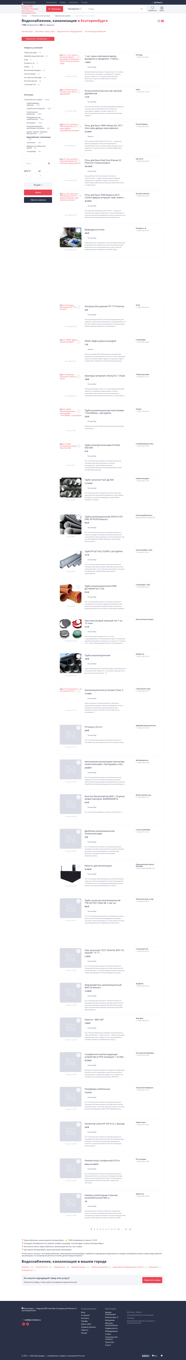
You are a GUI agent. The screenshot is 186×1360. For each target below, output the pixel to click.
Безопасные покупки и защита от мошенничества (141, 1322)
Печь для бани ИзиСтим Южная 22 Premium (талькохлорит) (103, 161)
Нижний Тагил (42, 1267)
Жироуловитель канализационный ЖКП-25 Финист (103, 986)
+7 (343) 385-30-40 (142, 342)
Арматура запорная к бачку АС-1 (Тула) (105, 375)
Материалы (110, 1320)
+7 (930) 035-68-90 (142, 161)
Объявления (51, 2)
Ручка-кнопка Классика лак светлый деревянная (103, 92)
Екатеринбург (30, 2)
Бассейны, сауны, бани (45, 31)
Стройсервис (141, 340)
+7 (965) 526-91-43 (142, 231)
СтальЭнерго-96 (32, 85)
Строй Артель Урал (143, 689)
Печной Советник (32, 81)
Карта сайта (86, 1324)
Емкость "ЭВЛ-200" (94, 1019)
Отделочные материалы (39, 108)
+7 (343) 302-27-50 (142, 1090)
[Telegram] (27, 1324)
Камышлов (153, 1267)
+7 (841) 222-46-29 (142, 656)
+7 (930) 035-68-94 (142, 126)
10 (118, 1229)
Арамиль (26, 1267)
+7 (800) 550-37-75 (142, 797)
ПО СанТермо (141, 1159)
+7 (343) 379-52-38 (142, 1055)
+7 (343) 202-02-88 (142, 763)
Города (84, 1333)
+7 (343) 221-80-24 (142, 1125)
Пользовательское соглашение (140, 1315)
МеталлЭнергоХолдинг (34, 70)
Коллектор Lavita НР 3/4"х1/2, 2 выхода (104, 1123)
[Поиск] (142, 9)
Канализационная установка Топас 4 (104, 690)
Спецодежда (34, 151)
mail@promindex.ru (32, 1320)
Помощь (130, 1318)
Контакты (85, 1318)
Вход (83, 1312)
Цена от (27, 171)
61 (126, 1229)
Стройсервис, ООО (143, 585)
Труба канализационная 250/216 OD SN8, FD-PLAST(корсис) (104, 518)
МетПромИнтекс (142, 760)
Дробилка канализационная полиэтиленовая (100, 832)
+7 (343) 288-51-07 (142, 691)
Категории (56, 9)
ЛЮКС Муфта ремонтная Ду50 (100, 341)
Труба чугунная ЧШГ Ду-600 (99, 479)
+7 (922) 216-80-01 (142, 57)
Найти (38, 192)
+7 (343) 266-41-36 (142, 481)
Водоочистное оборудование (69, 31)
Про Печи (139, 159)
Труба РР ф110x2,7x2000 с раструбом (104, 551)
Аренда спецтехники (110, 1313)
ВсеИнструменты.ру (143, 795)
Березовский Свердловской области (128, 1267)
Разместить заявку (152, 1280)
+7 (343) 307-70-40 (142, 92)
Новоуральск (27, 1270)
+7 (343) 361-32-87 (142, 552)
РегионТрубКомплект (144, 515)
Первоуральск (60, 1267)
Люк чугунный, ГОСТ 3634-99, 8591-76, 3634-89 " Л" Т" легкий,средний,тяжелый (104, 951)
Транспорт (109, 1342)
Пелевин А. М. (31, 63)
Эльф (27, 60)
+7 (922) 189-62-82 (142, 986)
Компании (73, 2)
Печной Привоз (31, 74)
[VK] (24, 1324)
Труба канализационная (97, 655)
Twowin (28, 67)
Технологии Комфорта (144, 1088)
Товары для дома (32, 53)
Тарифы (84, 2)
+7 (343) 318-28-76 (142, 951)
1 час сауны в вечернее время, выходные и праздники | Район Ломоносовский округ (101, 57)
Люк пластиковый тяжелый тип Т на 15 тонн (103, 622)
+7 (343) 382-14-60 (142, 446)
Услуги (108, 1345)
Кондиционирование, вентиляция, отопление (38, 127)
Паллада (139, 55)
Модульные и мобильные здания (36, 147)
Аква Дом (139, 1018)
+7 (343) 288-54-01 (142, 1021)
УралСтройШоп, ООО (144, 550)
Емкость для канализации (98, 865)
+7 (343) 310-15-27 (142, 832)
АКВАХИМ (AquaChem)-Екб (35, 56)
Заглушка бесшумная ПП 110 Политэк (104, 306)
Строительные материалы (34, 113)
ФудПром (139, 984)
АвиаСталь (140, 1194)
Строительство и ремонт (36, 100)
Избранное (152, 10)
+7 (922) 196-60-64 (142, 411)
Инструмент (34, 123)
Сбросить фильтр (38, 200)
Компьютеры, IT (111, 1317)
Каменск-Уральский (99, 1267)
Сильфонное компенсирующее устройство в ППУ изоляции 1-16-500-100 (104, 1055)
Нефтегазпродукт (142, 478)
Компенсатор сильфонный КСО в (102, 1160)
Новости (84, 1330)
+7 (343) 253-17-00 (142, 1161)
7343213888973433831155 (145, 868)
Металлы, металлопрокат (111, 1324)
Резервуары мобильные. (98, 1089)
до (39, 171)
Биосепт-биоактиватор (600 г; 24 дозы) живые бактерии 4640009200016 (105, 797)
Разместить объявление (36, 39)
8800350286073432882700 (145, 518)
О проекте (85, 1315)
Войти (162, 11)
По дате (37, 185)
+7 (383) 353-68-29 (142, 307)
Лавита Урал (140, 1122)
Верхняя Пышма (78, 1267)
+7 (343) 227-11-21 (142, 377)
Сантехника (34, 143)
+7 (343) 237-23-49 (142, 728)
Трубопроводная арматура (33, 104)
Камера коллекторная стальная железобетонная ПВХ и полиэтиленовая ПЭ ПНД (101, 1196)
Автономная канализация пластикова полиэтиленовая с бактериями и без (104, 763)
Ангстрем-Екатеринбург (35, 77)
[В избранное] (78, 57)
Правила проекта (88, 1327)
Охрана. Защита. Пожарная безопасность (37, 133)
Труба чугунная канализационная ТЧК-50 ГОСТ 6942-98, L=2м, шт (102, 901)
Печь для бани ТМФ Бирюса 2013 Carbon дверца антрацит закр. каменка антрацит (105, 196)
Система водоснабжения (95, 31)
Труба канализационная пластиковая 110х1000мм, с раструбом (104, 411)
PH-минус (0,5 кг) (93, 727)
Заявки (63, 2)
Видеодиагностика (94, 229)
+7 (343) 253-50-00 (142, 901)
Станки (108, 1334)
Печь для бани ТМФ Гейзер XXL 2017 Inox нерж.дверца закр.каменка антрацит (104, 126)
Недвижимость (111, 1328)
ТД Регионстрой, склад (144, 899)
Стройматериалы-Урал (144, 444)
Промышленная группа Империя (145, 865)
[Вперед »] (134, 1229)
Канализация (27, 31)
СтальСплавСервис (143, 830)
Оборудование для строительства (35, 118)
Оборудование (111, 1331)
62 (130, 1229)
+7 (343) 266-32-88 (142, 1196)
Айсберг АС (140, 654)
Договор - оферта (134, 1312)
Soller (138, 90)
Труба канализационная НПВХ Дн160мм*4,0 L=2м (101, 587)
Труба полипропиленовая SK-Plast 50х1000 (102, 446)
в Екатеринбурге (93, 20)
